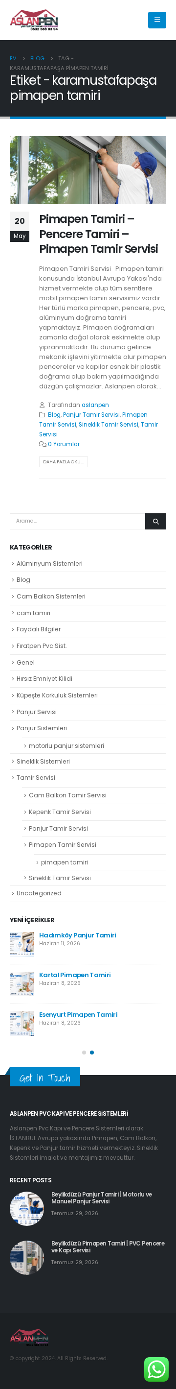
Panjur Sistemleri (42, 728)
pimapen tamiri (64, 862)
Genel (26, 662)
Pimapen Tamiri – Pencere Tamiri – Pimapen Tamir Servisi (98, 234)
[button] (84, 1052)
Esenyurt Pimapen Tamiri (78, 1014)
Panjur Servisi (37, 712)
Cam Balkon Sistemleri (51, 596)
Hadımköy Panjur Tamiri (77, 935)
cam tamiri (33, 613)
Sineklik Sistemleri (43, 761)
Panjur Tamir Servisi (91, 415)
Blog (54, 415)
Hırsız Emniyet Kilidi (44, 678)
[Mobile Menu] (157, 20)
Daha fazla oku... (63, 461)
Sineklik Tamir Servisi (108, 425)
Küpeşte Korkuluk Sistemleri (57, 695)
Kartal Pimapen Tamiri (74, 975)
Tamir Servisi (36, 777)
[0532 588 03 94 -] (34, 20)
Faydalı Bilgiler (39, 629)
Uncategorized (39, 893)
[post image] (88, 170)
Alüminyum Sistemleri (50, 563)
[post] (22, 944)
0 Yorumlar (64, 444)
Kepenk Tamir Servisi (60, 812)
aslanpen (95, 405)
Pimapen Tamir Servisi (62, 844)
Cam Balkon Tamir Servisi (68, 795)
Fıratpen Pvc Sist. (42, 646)
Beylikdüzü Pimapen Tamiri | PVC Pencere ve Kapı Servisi (107, 1247)
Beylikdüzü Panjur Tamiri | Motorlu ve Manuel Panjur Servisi (101, 1198)
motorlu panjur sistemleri (66, 746)
